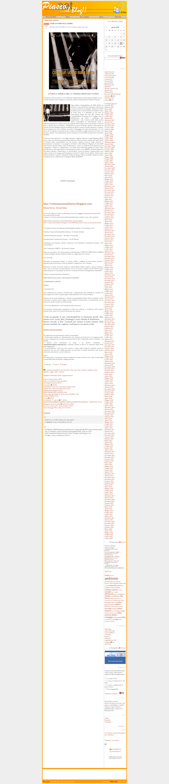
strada (123, 617)
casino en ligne (109, 548)
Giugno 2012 (109, 225)
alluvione (111, 575)
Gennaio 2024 (109, 481)
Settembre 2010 (110, 186)
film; (72, 370)
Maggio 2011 (109, 201)
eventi (107, 634)
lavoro (111, 600)
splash (115, 617)
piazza (107, 604)
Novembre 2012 (110, 234)
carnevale (113, 585)
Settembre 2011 (110, 208)
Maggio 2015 (109, 289)
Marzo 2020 (108, 396)
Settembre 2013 (110, 253)
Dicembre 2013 (109, 258)
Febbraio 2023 (109, 461)
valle (106, 619)
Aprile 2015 (108, 288)
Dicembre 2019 (109, 391)
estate (111, 596)
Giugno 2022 (109, 446)
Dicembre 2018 (109, 369)
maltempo (116, 600)
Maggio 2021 (109, 422)
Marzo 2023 (108, 463)
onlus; (96, 370)
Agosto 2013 (109, 251)
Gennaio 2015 (109, 282)
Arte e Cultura (84, 17)
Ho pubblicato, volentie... (113, 556)
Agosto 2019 (109, 383)
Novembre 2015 (110, 301)
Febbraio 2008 (109, 129)
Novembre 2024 (110, 499)
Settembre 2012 (110, 231)
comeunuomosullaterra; (53, 370)
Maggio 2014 (109, 267)
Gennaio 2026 (109, 525)
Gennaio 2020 (109, 393)
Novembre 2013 (110, 256)
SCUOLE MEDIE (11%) (50, 396)
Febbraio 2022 (109, 439)
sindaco (114, 615)
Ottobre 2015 (109, 299)
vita (120, 619)
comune (114, 589)
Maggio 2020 (109, 400)
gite (106, 636)
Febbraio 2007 (109, 107)
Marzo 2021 (108, 418)
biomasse (116, 583)
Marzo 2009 (108, 153)
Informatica (108, 85)
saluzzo (118, 611)
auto (114, 581)
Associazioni (109, 75)
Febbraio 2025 (109, 505)
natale (112, 602)
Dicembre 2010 (109, 192)
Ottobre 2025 (109, 520)
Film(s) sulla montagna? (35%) (52, 390)
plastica (118, 604)
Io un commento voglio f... (113, 552)
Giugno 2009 (109, 159)
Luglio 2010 (109, 183)
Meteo (68, 17)
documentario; (65, 370)
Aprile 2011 (108, 199)
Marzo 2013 (108, 242)
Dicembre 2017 (109, 347)
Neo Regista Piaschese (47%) (52, 383)
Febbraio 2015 (109, 284)
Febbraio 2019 (109, 372)
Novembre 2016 (110, 323)
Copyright (108, 722)
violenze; (61, 372)
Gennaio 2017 (109, 326)
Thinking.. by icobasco (112, 740)
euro (114, 596)
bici (111, 583)
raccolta (108, 608)
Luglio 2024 (109, 492)
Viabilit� (108, 100)
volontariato (112, 621)
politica (107, 606)
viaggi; (51, 372)
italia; (76, 370)
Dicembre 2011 (109, 214)
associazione (109, 581)
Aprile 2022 (108, 442)
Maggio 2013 (109, 245)
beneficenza (107, 583)
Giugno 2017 (109, 336)
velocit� (112, 619)
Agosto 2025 (109, 516)
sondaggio (109, 617)
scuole (111, 613)
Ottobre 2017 (109, 343)
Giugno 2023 (109, 468)
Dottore (118, 707)
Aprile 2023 (108, 464)
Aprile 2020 (108, 398)
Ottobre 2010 (109, 188)
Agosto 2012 (109, 229)
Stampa (64, 364)
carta (123, 585)
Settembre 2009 (110, 164)
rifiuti (119, 608)
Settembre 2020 (110, 407)
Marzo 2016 (108, 308)
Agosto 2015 (109, 295)
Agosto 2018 (109, 361)
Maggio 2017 (109, 334)
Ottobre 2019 (109, 387)
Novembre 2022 (110, 455)
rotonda (113, 611)
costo (113, 592)
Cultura (107, 79)
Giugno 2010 (109, 181)
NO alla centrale (110, 88)
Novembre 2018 (110, 367)
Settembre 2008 (110, 142)
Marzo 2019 (108, 374)
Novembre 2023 (110, 477)
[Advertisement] (84, 774)
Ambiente (108, 74)
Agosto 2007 (109, 118)
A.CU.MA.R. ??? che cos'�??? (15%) (55, 400)
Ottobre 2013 (109, 255)
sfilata (119, 613)
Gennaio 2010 (109, 172)
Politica (107, 92)
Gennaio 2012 (109, 216)
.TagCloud (108, 571)
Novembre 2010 (110, 190)
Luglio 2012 (109, 227)
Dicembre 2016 (109, 324)
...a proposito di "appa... (112, 565)
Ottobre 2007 (109, 122)
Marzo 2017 (108, 330)
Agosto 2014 (109, 273)
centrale (107, 587)
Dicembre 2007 (109, 126)
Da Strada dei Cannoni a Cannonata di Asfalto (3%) (59, 387)
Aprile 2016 (108, 310)
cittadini (117, 587)
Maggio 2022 (109, 444)
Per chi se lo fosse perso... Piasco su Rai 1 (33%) (58, 406)
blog (120, 583)
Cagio (112, 707)
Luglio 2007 (109, 116)
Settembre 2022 (110, 452)
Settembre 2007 (110, 120)
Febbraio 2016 (109, 306)
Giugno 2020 (109, 402)
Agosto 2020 (109, 406)
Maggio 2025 (109, 510)
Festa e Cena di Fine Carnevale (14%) (55, 381)
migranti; (91, 370)
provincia (120, 606)
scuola (107, 613)
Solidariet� (108, 96)
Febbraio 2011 (109, 196)
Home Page (48, 20)
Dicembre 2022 (109, 457)
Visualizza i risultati (111, 693)
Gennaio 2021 (109, 415)
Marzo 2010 (108, 175)
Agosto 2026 (109, 538)
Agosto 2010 (109, 185)
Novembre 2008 (110, 146)
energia (107, 596)
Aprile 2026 (108, 531)
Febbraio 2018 (109, 350)
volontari (107, 621)
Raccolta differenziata (112, 94)
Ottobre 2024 (109, 498)
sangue (123, 611)
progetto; (46, 372)
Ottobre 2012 (109, 232)
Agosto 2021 (109, 428)
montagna (108, 602)
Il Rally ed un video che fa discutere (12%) (56, 388)
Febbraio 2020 (109, 394)
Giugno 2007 (109, 115)
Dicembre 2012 (109, 236)
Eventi (75, 27)
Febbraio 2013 (109, 240)
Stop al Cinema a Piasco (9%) (52, 379)
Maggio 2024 (109, 488)
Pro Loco (118, 17)
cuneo (116, 592)
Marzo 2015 (108, 286)
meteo (119, 600)
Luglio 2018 (109, 359)
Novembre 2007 (110, 124)
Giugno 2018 (109, 358)
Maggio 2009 (109, 157)
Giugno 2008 (109, 137)
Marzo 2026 (108, 529)
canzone (106, 585)
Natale (107, 86)
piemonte (112, 604)
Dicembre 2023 (109, 479)
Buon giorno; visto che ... (112, 561)
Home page (46, 781)
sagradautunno (109, 640)
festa (118, 596)
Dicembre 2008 (109, 148)
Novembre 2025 (110, 522)
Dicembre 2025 (109, 523)
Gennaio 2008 (109, 127)
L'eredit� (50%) (48, 398)
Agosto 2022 (109, 450)
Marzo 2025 (108, 507)
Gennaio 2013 (109, 238)
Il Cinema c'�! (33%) (50, 385)
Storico (56, 364)
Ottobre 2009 (109, 166)
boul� (123, 583)
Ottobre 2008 (109, 144)
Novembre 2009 (110, 168)
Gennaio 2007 (109, 105)
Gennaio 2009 (109, 150)
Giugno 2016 (109, 313)
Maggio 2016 (109, 312)
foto (106, 598)
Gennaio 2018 (109, 348)
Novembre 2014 (110, 278)
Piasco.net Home (51, 17)
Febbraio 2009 (109, 151)
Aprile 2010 (108, 177)
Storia (101, 17)
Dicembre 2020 (109, 413)
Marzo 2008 (108, 131)
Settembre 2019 (110, 385)
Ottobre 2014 (109, 277)
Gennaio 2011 (109, 194)
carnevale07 (108, 631)
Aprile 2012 (108, 221)
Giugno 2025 (109, 512)
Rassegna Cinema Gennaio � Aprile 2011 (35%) (58, 404)
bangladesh (117, 581)
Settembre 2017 (110, 341)
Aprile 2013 (108, 243)
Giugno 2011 (109, 203)
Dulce (53, 27)
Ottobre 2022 (109, 453)
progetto (116, 606)
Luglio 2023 (109, 470)
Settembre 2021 (110, 429)
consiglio (108, 592)
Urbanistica (108, 98)
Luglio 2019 (109, 382)
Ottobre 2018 (109, 365)
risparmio (108, 611)
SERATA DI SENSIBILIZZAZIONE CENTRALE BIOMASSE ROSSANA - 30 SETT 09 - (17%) (72, 402)
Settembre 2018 (110, 363)
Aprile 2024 (108, 487)
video (117, 619)
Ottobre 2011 (109, 210)
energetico (121, 594)
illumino (119, 598)
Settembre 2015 (110, 297)
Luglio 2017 (109, 337)
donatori (116, 594)
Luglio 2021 (109, 426)
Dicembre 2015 (109, 302)
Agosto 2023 (109, 472)
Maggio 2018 (109, 356)
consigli (120, 590)
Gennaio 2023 (109, 459)
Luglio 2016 (109, 315)
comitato (108, 590)
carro (119, 585)
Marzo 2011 (108, 197)
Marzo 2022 (108, 440)
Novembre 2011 (110, 212)
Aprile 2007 (108, 111)
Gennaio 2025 (109, 503)
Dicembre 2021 (109, 435)
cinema (112, 587)
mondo (122, 600)
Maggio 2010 (109, 179)
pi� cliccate (122, 648)
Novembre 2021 (110, 433)
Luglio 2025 (109, 514)
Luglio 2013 (109, 249)
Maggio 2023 (109, 466)
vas (108, 619)
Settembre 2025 (110, 518)
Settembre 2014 (110, 275)
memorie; (84, 370)
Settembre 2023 (110, 474)
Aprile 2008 (108, 133)
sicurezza (108, 615)
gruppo (115, 598)
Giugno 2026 (109, 534)
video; (56, 372)
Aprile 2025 (108, 509)
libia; (79, 370)
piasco (119, 602)
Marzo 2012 (108, 220)
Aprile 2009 (108, 155)
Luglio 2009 (109, 161)
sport (119, 617)
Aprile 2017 (108, 332)
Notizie (107, 90)
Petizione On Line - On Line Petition (55, 208)
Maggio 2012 (109, 223)
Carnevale (108, 77)
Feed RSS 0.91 (116, 749)
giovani (110, 598)
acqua (107, 575)
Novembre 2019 (110, 389)
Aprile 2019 (108, 376)
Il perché (107, 720)
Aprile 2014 (108, 266)
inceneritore (107, 600)
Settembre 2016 (110, 319)
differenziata (109, 594)
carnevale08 (108, 633)
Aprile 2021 (108, 420)
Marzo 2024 (108, 485)
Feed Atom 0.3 (116, 751)
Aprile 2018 (108, 354)
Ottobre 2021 (109, 431)
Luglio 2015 (109, 293)
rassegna (114, 609)
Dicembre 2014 (109, 280)
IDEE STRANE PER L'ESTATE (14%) (55, 392)
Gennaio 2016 (109, 304)
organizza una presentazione (52, 330)
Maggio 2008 (109, 135)
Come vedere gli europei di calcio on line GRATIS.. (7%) (61, 394)
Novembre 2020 (110, 411)
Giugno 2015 (109, 291)
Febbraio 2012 (109, 218)
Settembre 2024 (110, 496)
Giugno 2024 (109, 490)
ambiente (111, 578)
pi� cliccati (122, 542)
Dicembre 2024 (109, 501)
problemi (112, 606)
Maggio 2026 (109, 533)
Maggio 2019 (109, 378)
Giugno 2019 (109, 380)
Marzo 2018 (108, 352)
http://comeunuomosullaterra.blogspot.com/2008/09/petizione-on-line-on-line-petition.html (72, 223)
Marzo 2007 (108, 109)
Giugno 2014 (109, 269)
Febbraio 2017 (109, 328)
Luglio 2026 (109, 536)
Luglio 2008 (109, 138)
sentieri (115, 613)
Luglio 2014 (109, 271)
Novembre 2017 (110, 345)
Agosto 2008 (109, 140)
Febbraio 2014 (109, 262)
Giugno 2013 (109, 247)
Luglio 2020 (109, 404)
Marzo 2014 (108, 264)
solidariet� (108, 642)
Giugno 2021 (109, 424)
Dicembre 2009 (109, 170)
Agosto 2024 (109, 494)
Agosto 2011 (109, 207)
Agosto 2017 (109, 339)
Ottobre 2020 (109, 409)
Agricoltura (108, 72)
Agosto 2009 (109, 162)
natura (115, 602)
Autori (107, 629)
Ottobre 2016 (109, 321)
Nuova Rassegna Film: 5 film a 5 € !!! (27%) (57, 408)
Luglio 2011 (109, 205)
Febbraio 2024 (109, 483)
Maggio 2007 (109, 113)
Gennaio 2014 (109, 260)
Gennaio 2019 (109, 371)
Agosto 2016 (109, 317)
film (121, 596)
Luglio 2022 (109, 448)
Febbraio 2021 (109, 417)
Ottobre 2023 (109, 475)
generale (107, 83)
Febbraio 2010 (109, 173)
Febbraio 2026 (109, 527)
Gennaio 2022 (109, 437)
